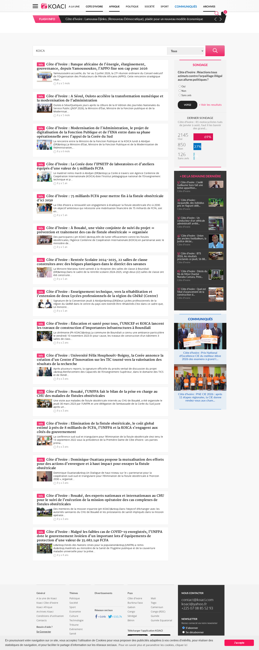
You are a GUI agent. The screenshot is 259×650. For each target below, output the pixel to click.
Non (183, 90)
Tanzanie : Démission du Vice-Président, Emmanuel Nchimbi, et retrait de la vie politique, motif (128, 19)
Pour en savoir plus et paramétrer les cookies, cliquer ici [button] (153, 644)
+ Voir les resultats (210, 104)
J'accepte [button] (239, 642)
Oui (183, 86)
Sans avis (186, 95)
